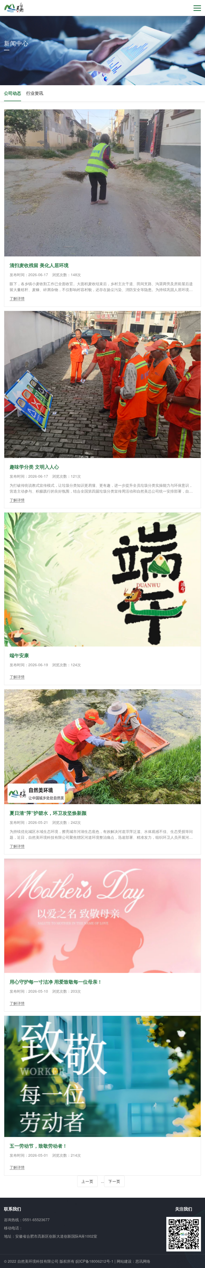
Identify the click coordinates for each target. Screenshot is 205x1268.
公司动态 (12, 93)
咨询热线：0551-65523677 (27, 1219)
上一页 (87, 1181)
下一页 (114, 1181)
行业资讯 (34, 93)
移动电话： (13, 1227)
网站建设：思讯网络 (133, 1261)
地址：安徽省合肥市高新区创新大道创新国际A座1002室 (50, 1236)
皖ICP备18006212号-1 (94, 1261)
